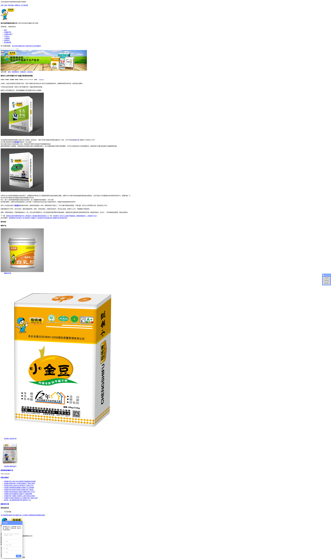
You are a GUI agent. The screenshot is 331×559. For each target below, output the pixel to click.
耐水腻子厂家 (20, 218)
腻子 (13, 46)
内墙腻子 (38, 46)
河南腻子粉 (55, 218)
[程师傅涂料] (7, 19)
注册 (2, 5)
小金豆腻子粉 (41, 218)
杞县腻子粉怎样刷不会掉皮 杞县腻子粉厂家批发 (18, 489)
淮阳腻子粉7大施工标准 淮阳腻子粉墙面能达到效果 (20, 481)
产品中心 (7, 36)
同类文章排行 (5, 477)
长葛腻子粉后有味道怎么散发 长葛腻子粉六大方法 (19, 491)
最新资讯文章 (5, 504)
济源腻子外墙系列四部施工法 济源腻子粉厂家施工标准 (21, 498)
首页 (5, 30)
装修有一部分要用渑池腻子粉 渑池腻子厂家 (17, 500)
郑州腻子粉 (48, 218)
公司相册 (29, 515)
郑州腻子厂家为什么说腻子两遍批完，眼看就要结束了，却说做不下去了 (75, 216)
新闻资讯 (7, 40)
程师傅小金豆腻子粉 (10, 438)
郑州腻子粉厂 (64, 218)
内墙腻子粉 (7, 32)
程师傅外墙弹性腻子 (10, 466)
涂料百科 (30, 72)
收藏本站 (17, 5)
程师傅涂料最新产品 (7, 470)
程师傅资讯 (15, 72)
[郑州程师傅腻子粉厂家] (44, 70)
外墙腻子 (33, 218)
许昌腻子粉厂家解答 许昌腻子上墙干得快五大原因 (19, 496)
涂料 (16, 46)
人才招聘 (24, 515)
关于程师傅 (24, 5)
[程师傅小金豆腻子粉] (64, 437)
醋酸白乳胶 (7, 273)
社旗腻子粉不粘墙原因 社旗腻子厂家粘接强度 (18, 494)
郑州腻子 (27, 218)
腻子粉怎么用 (31, 46)
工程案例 (7, 38)
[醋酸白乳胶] (22, 271)
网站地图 (11, 5)
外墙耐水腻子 (8, 34)
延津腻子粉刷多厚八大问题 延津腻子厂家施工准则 (19, 483)
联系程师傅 (7, 42)
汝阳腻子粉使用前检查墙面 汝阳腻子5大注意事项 (19, 487)
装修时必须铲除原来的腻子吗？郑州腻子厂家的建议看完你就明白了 (27, 216)
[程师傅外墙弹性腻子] (10, 464)
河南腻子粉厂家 (22, 46)
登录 (5, 5)
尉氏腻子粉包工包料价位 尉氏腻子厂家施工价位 (18, 485)
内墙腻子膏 (11, 515)
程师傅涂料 (12, 218)
